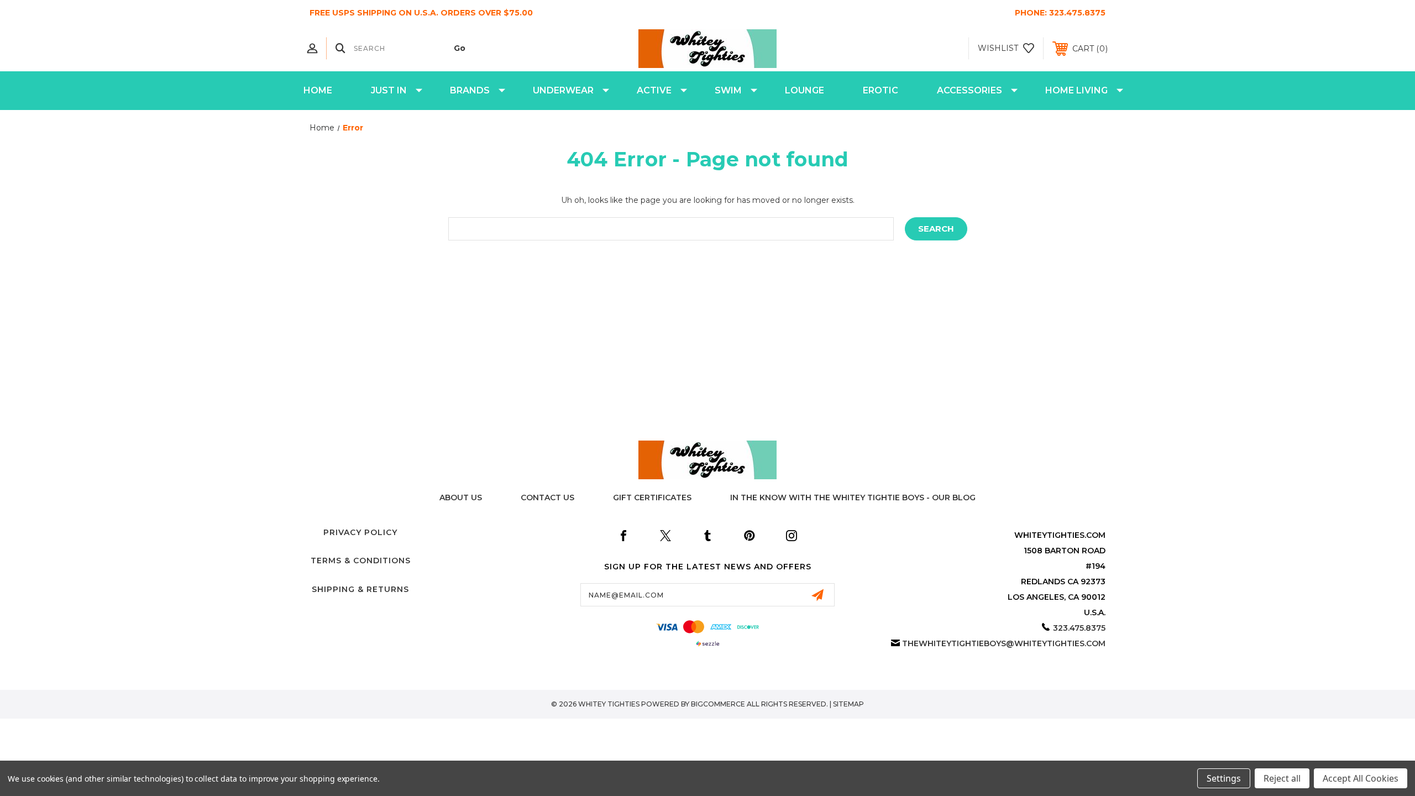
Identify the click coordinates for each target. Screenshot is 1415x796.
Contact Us (547, 497)
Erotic (880, 90)
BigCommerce (718, 704)
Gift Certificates (652, 497)
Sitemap (848, 704)
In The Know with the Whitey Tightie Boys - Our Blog (853, 497)
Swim (728, 90)
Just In (389, 90)
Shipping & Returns (360, 589)
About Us (460, 497)
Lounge (804, 90)
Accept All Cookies (1360, 778)
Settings (1224, 778)
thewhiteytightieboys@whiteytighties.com (1003, 643)
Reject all (1282, 778)
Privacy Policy (360, 532)
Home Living (1076, 90)
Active (654, 90)
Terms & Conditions (361, 560)
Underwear (563, 90)
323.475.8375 (1077, 13)
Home (317, 90)
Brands (470, 90)
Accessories (969, 90)
